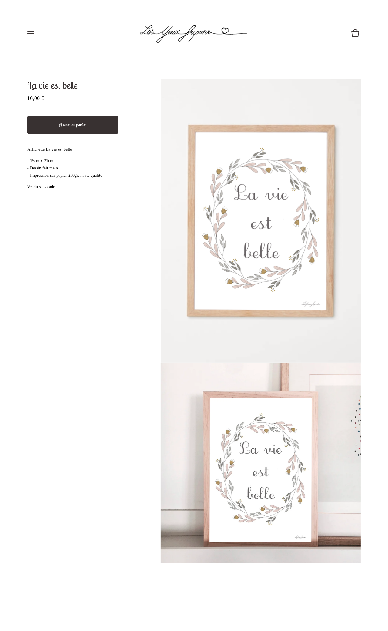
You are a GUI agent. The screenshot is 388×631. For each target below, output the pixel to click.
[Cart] (355, 36)
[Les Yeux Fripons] (193, 33)
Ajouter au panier (72, 125)
